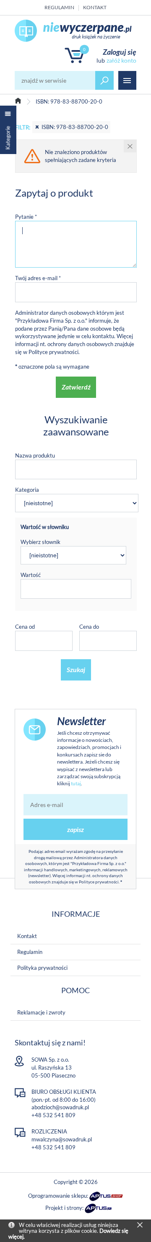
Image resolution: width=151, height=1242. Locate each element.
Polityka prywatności (42, 967)
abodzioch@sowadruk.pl (60, 1107)
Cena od (25, 626)
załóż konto (121, 60)
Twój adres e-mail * (38, 278)
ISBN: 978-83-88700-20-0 (75, 127)
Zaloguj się (119, 51)
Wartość (31, 575)
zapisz (75, 829)
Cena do (89, 626)
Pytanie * (26, 216)
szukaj (104, 80)
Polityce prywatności (53, 352)
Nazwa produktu (35, 455)
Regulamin (59, 7)
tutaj (76, 783)
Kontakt (95, 7)
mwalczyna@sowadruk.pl (61, 1139)
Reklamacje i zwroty (41, 1012)
